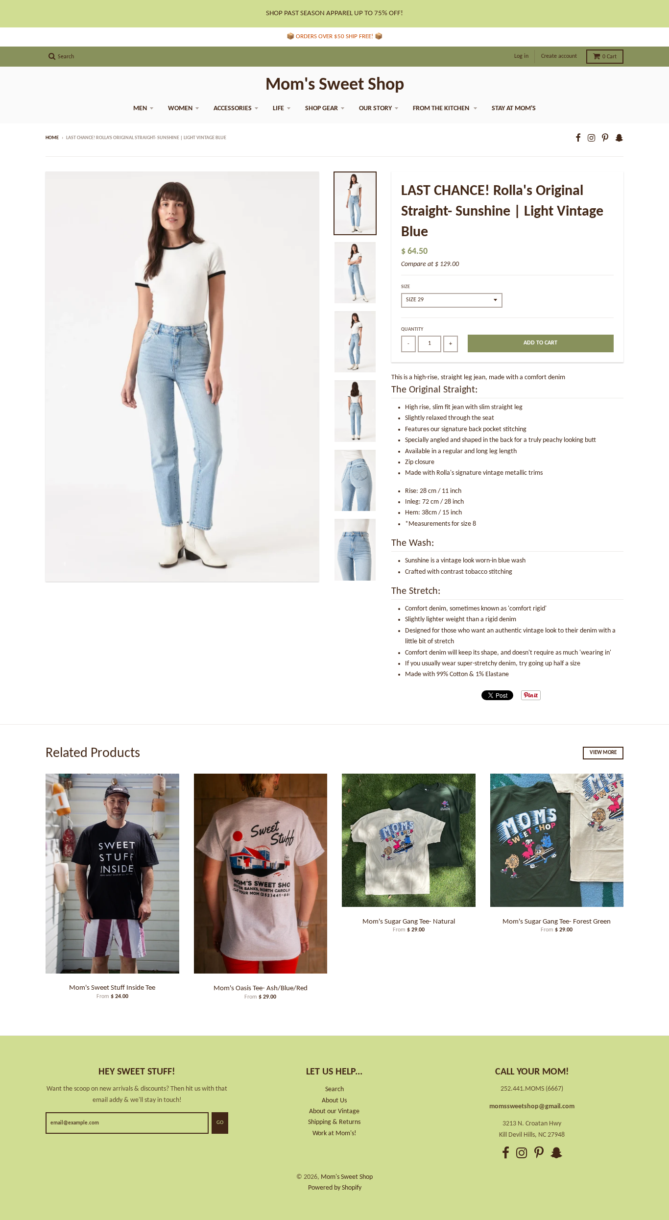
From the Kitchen (442, 108)
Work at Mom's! (334, 1133)
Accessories (233, 108)
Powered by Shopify (334, 1188)
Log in (521, 56)
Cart (609, 57)
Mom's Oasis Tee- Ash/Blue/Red (261, 988)
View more (603, 753)
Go (219, 1122)
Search (334, 1089)
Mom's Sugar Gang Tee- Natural (408, 922)
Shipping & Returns (334, 1122)
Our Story (375, 108)
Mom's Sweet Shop (334, 85)
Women (180, 108)
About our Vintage (334, 1111)
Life (278, 108)
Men (140, 108)
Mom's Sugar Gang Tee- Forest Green (556, 922)
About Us (334, 1100)
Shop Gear (321, 108)
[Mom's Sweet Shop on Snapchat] (619, 139)
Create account (559, 56)
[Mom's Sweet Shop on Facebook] (578, 139)
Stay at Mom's (514, 108)
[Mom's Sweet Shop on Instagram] (591, 139)
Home (52, 138)
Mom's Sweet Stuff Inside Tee (112, 988)
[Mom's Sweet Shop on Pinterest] (605, 139)
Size (405, 287)
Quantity (412, 329)
